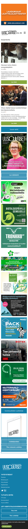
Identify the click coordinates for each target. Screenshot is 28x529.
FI (21, 33)
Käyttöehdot (4, 485)
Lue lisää (14, 82)
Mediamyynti (4, 480)
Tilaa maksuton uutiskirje (14, 447)
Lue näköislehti (14, 175)
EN (18, 33)
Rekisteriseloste (5, 487)
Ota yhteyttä (4, 482)
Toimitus (3, 477)
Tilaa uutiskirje (14, 515)
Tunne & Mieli (5, 503)
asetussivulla (4, 523)
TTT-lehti (3, 498)
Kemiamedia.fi (5, 500)
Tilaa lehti (14, 510)
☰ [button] (25, 32)
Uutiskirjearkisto (14, 442)
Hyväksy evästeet (6, 526)
